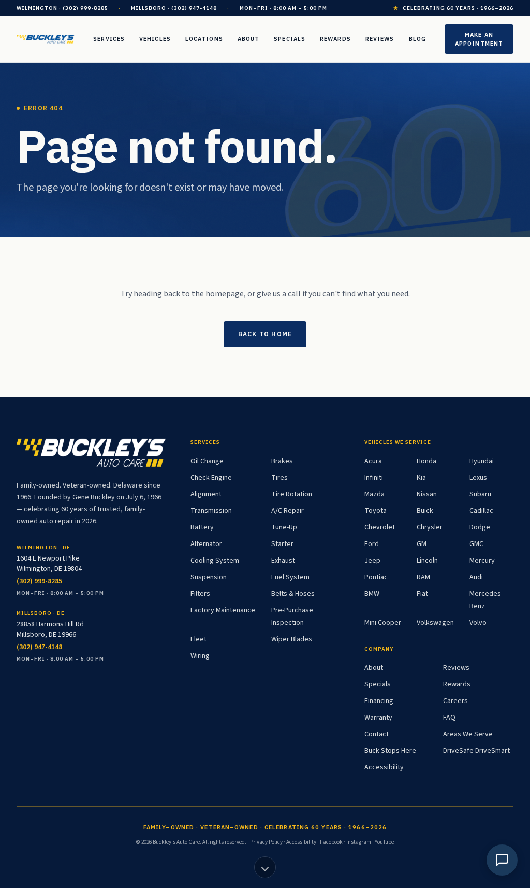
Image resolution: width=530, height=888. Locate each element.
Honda (426, 461)
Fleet (198, 639)
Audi (476, 577)
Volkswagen (435, 623)
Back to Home (265, 334)
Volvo (478, 623)
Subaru (480, 494)
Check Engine (211, 477)
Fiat (422, 594)
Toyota (375, 511)
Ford (371, 544)
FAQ (449, 717)
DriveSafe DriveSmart (476, 751)
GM (421, 544)
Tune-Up (284, 527)
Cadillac (481, 511)
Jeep (372, 560)
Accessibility (384, 767)
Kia (421, 477)
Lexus (478, 477)
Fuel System (290, 577)
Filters (200, 594)
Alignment (206, 494)
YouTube (384, 842)
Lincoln (427, 560)
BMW (371, 594)
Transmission (211, 511)
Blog (417, 38)
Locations (204, 38)
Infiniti (373, 477)
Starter (282, 544)
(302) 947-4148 (39, 647)
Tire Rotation (291, 494)
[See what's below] (265, 867)
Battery (202, 527)
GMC (476, 544)
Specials (289, 38)
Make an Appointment (479, 39)
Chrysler (430, 527)
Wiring (200, 656)
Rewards (335, 38)
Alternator (206, 544)
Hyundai (481, 461)
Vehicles (155, 38)
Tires (279, 477)
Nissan (427, 494)
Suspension (208, 577)
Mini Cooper (382, 623)
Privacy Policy (266, 842)
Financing (378, 701)
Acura (373, 461)
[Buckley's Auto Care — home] (46, 39)
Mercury (482, 560)
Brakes (282, 461)
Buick (425, 511)
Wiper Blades (291, 639)
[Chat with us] (502, 860)
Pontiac (376, 577)
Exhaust (283, 560)
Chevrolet (379, 527)
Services (109, 38)
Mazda (374, 494)
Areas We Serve (468, 734)
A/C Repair (287, 511)
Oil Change (207, 461)
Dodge (479, 527)
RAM (423, 577)
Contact (376, 734)
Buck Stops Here (390, 751)
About (249, 38)
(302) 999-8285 (39, 581)
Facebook (331, 842)
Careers (455, 701)
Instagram (358, 842)
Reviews (379, 38)
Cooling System (214, 560)
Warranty (378, 717)
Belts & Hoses (293, 594)
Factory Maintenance (222, 610)
